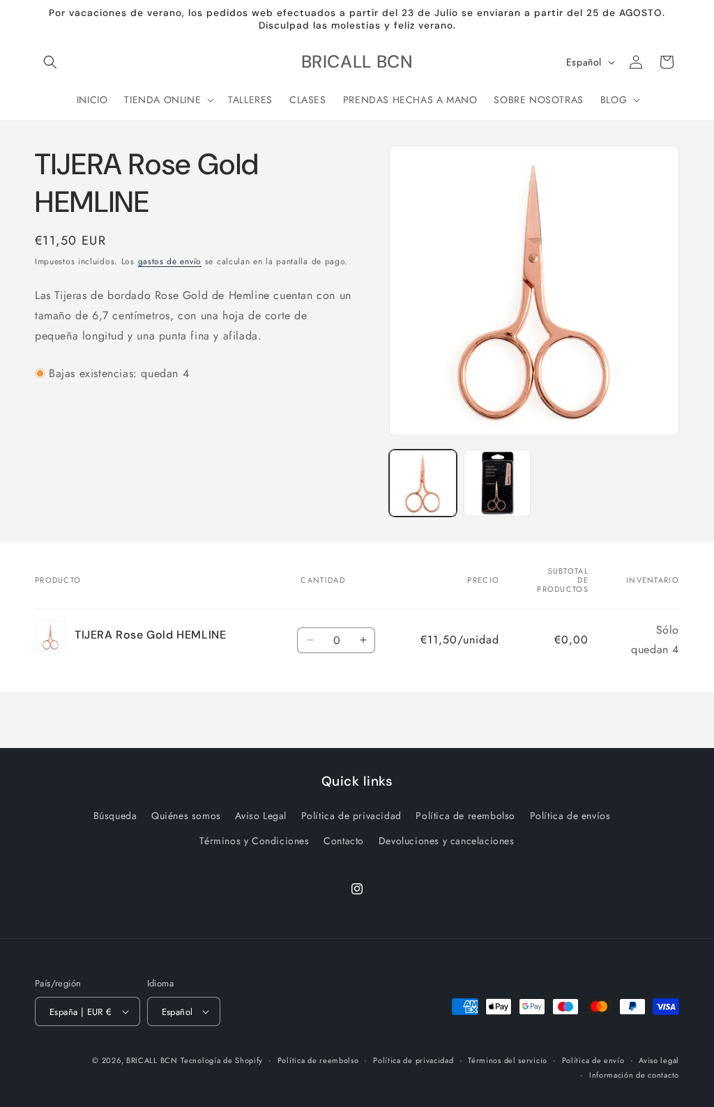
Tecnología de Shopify (222, 1060)
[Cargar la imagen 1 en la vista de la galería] (422, 483)
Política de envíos (570, 816)
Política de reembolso (465, 816)
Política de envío (593, 1060)
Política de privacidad (351, 816)
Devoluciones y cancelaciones (447, 841)
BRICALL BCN (152, 1060)
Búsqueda (115, 816)
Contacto (344, 841)
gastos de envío (170, 261)
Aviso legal (659, 1060)
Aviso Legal (261, 816)
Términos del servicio (507, 1060)
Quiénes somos (186, 816)
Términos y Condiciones (254, 841)
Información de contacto (634, 1075)
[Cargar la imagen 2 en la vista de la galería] (497, 483)
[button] (50, 62)
